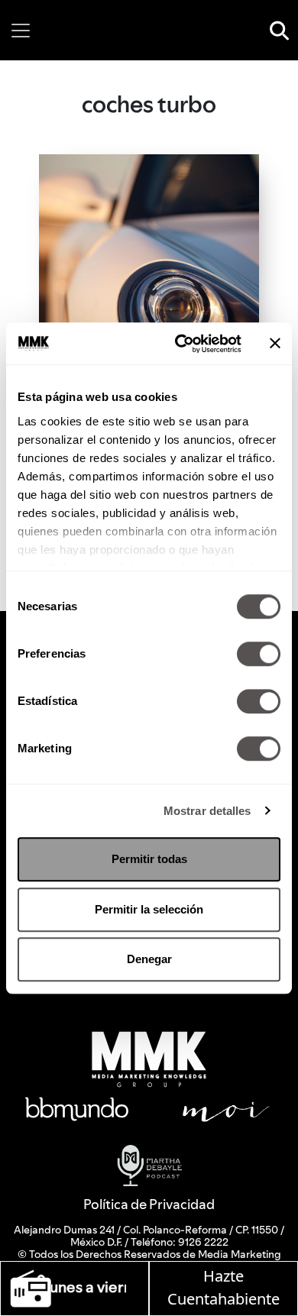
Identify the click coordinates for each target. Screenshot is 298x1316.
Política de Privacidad (149, 1204)
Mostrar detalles (207, 810)
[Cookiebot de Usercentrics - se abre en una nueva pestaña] (180, 344)
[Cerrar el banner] (275, 343)
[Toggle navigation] (20, 30)
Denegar (149, 958)
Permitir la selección (149, 909)
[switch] (258, 654)
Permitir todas (149, 858)
